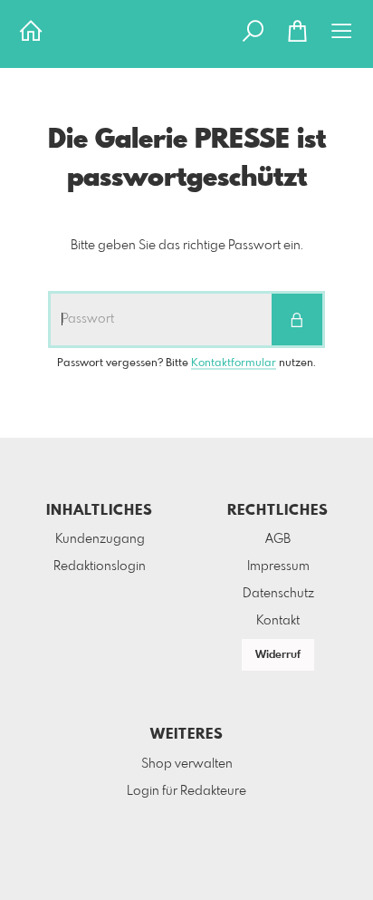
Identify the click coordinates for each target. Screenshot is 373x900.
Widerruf (278, 655)
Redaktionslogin (99, 566)
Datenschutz (278, 593)
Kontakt (278, 621)
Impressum (278, 566)
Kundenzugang (100, 539)
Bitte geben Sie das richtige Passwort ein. (187, 245)
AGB (278, 539)
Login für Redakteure (186, 791)
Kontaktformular (233, 363)
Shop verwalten (187, 764)
